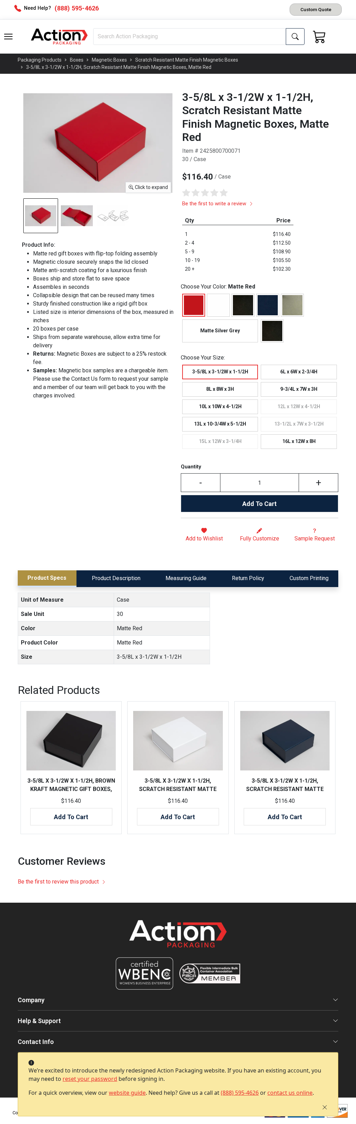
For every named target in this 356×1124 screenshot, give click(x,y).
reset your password (90, 1079)
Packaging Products (40, 60)
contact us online (290, 1093)
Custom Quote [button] (315, 9)
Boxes (76, 60)
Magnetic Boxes (109, 60)
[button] (8, 36)
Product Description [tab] (116, 578)
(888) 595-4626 (240, 1093)
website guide (127, 1093)
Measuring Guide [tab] (186, 578)
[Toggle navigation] (8, 36)
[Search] (295, 36)
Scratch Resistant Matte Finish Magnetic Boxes (186, 60)
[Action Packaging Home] (178, 938)
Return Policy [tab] (248, 578)
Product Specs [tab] (46, 578)
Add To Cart (259, 503)
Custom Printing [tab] (309, 578)
